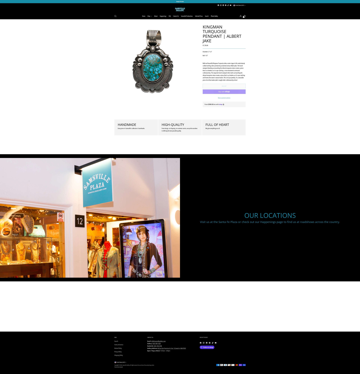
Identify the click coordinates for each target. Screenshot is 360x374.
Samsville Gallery (126, 365)
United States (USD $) (240, 5)
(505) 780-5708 (158, 346)
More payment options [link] (224, 98)
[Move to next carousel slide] (244, 147)
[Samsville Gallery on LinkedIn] (223, 5)
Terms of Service (118, 345)
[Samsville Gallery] (180, 10)
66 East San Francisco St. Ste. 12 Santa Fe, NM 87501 (172, 348)
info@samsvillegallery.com (158, 341)
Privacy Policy (118, 352)
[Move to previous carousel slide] (239, 147)
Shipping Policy (118, 355)
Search (116, 341)
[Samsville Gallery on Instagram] (221, 5)
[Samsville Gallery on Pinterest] (225, 5)
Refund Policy (118, 348)
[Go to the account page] (241, 16)
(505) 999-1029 (156, 343)
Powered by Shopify (118, 367)
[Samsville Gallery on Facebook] (218, 5)
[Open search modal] (115, 16)
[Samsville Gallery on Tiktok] (228, 5)
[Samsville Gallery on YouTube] (230, 5)
